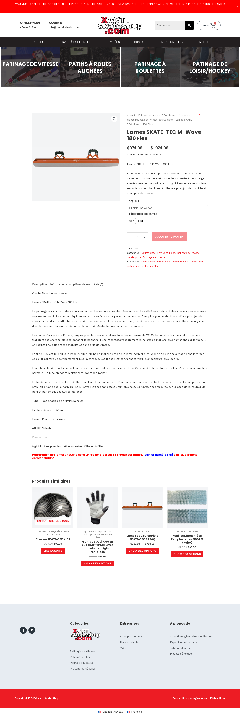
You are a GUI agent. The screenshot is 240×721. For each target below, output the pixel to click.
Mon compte (170, 42)
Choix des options (97, 563)
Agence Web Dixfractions (209, 698)
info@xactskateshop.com (65, 27)
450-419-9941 (29, 27)
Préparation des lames (142, 213)
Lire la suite (52, 550)
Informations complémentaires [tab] (70, 284)
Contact (140, 42)
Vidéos (115, 42)
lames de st (164, 261)
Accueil (131, 115)
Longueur (133, 201)
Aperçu (52, 525)
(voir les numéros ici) (158, 455)
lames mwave (180, 261)
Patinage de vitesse (149, 115)
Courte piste (171, 115)
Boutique (37, 42)
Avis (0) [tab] (98, 284)
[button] (114, 119)
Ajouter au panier (169, 236)
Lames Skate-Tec (155, 266)
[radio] (132, 221)
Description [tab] (39, 284)
